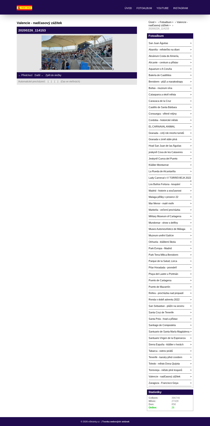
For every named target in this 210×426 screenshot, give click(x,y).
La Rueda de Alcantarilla (162, 171)
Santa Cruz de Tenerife (161, 312)
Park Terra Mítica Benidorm (163, 254)
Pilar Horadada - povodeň (163, 267)
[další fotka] (113, 69)
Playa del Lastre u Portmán (163, 274)
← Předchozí (25, 75)
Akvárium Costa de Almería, (164, 56)
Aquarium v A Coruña (160, 69)
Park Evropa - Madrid (160, 248)
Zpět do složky (53, 75)
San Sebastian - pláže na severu (166, 306)
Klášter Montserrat (158, 165)
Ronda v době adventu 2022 (164, 299)
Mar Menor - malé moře (161, 203)
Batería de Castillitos (160, 75)
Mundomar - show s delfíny (163, 222)
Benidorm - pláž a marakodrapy (166, 81)
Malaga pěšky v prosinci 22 (163, 197)
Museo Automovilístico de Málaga (167, 229)
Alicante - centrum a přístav (163, 62)
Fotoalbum (144, 8)
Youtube (163, 8)
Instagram (180, 8)
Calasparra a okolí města (162, 94)
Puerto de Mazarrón (159, 287)
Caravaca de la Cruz (160, 101)
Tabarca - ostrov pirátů (161, 351)
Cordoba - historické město (163, 120)
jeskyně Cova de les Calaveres (166, 152)
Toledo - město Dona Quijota (164, 363)
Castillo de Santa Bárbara (163, 107)
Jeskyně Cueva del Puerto (163, 158)
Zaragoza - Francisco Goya (163, 383)
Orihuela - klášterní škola (162, 242)
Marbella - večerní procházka (164, 210)
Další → (39, 75)
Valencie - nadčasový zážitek (164, 376)
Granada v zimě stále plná (163, 139)
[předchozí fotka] (41, 69)
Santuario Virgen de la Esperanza (167, 338)
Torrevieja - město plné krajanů (165, 370)
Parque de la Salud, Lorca (163, 261)
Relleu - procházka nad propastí (166, 293)
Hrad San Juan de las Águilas (165, 145)
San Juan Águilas (158, 43)
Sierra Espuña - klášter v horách (166, 344)
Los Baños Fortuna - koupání (164, 184)
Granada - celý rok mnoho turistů (166, 133)
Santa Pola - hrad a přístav (163, 319)
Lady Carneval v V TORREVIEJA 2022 (170, 178)
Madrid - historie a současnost (165, 190)
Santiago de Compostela (162, 325)
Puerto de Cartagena (160, 280)
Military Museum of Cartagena (165, 216)
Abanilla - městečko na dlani (164, 49)
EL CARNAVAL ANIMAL (162, 126)
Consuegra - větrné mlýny (163, 113)
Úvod (128, 8)
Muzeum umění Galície (161, 235)
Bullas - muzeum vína (160, 88)
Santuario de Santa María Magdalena (169, 331)
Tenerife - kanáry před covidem (165, 357)
